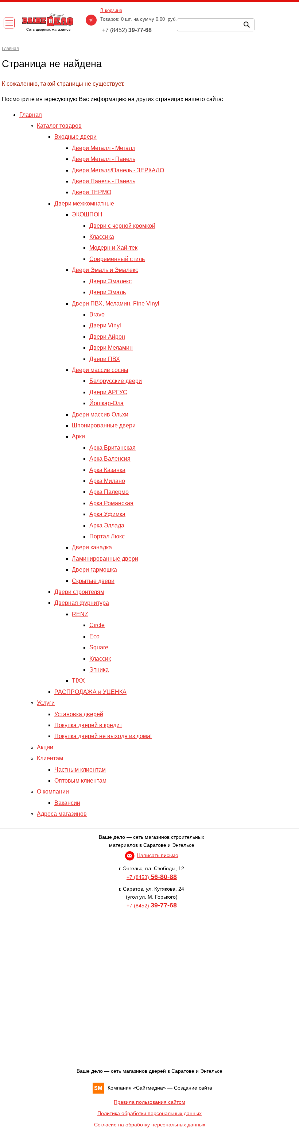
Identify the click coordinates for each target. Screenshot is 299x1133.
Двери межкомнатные (84, 203)
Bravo (97, 314)
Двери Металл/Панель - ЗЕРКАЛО (118, 170)
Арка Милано (107, 481)
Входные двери (75, 137)
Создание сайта (193, 1088)
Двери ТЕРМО (91, 192)
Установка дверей (78, 714)
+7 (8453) (152, 877)
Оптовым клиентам (80, 780)
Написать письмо (157, 855)
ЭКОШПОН (87, 214)
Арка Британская (112, 448)
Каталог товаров (59, 126)
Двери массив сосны (100, 370)
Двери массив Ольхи (100, 414)
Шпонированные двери (104, 425)
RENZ (80, 614)
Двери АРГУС (108, 392)
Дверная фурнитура (81, 603)
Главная (30, 115)
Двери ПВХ (104, 359)
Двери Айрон (107, 337)
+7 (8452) (152, 906)
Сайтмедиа (149, 1088)
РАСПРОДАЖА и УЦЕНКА (90, 692)
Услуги (46, 703)
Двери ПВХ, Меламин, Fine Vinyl (115, 303)
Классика (101, 237)
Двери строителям (79, 592)
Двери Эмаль (107, 292)
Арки (78, 436)
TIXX (78, 680)
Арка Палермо (109, 492)
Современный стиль (117, 259)
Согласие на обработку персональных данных (149, 1125)
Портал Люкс (107, 536)
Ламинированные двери (105, 559)
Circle (97, 625)
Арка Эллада (106, 525)
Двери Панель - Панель (103, 181)
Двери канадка (92, 547)
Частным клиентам (80, 770)
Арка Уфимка (107, 514)
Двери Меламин (111, 348)
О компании (53, 791)
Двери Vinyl (105, 325)
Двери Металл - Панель (103, 159)
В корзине (111, 10)
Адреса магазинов (62, 814)
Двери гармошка (94, 569)
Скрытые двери (93, 581)
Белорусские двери (115, 381)
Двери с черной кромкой (122, 226)
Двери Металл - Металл (103, 148)
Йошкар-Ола (106, 403)
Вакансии (67, 803)
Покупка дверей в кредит (88, 725)
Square (98, 647)
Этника (99, 670)
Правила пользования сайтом (149, 1102)
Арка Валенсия (110, 459)
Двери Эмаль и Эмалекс (105, 270)
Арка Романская (111, 503)
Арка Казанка (107, 470)
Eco (94, 636)
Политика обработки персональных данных (149, 1113)
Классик (100, 659)
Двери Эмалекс (110, 281)
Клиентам (50, 758)
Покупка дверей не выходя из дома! (103, 736)
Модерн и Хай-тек (113, 248)
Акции (45, 747)
